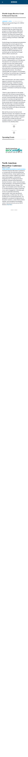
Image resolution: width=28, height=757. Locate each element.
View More (9, 204)
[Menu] (2, 2)
